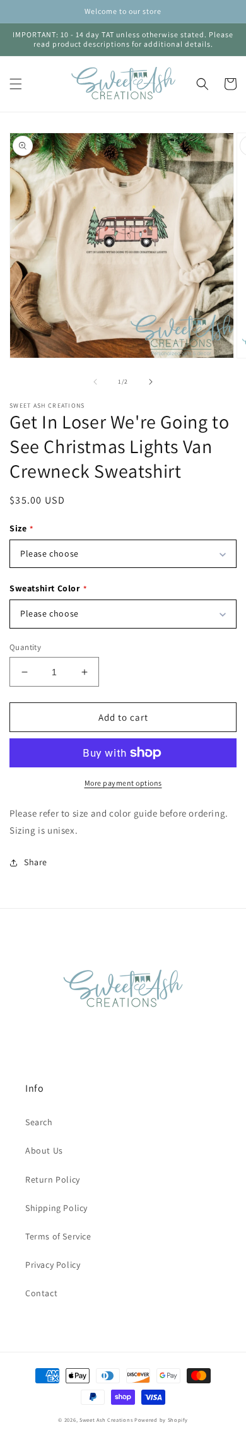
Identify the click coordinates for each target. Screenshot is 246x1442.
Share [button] (35, 862)
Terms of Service (58, 1236)
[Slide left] (95, 382)
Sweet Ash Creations (105, 1419)
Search (39, 1122)
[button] (16, 84)
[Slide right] (151, 382)
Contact (41, 1293)
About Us (44, 1150)
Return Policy (52, 1179)
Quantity (25, 647)
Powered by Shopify (161, 1419)
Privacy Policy (52, 1264)
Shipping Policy (56, 1208)
